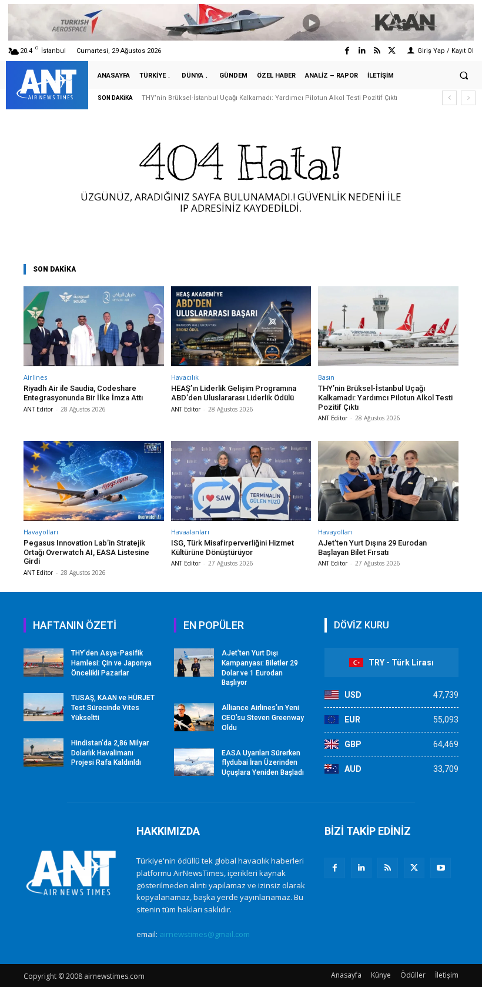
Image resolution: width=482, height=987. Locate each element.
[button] (463, 75)
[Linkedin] (361, 51)
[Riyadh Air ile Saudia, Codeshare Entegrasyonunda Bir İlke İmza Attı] (94, 326)
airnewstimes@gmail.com (204, 934)
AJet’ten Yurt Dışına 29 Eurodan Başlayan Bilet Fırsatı (372, 547)
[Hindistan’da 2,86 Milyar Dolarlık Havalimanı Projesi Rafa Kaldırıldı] (43, 752)
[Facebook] (347, 51)
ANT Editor (38, 409)
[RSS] (387, 868)
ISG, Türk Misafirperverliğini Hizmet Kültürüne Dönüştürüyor (232, 547)
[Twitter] (391, 51)
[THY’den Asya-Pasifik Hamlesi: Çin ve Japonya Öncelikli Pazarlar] (43, 662)
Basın (326, 377)
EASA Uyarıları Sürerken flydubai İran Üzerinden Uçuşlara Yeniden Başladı (263, 763)
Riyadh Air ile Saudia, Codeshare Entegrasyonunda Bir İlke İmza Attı (83, 393)
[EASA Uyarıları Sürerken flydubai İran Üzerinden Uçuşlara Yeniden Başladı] (194, 762)
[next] (468, 98)
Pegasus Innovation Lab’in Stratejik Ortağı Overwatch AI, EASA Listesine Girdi (86, 552)
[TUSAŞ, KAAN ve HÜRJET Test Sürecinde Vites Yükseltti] (43, 707)
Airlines (35, 377)
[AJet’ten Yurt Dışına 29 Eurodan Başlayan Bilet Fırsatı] (388, 481)
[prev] (449, 98)
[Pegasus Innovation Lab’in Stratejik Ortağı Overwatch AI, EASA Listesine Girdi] (94, 481)
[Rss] (377, 51)
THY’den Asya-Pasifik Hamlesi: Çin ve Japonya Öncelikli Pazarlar (111, 663)
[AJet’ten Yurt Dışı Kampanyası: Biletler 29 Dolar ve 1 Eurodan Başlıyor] (194, 662)
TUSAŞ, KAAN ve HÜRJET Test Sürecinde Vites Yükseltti (113, 708)
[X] (414, 868)
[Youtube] (440, 868)
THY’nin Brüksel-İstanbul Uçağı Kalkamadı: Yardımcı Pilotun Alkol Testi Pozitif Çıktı (269, 98)
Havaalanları (190, 531)
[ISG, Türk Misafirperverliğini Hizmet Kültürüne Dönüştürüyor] (241, 481)
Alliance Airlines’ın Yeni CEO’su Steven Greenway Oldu (263, 718)
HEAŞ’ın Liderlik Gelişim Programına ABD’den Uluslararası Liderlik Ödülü (233, 393)
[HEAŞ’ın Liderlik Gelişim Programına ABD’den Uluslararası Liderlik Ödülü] (241, 326)
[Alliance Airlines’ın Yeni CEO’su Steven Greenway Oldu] (194, 717)
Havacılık (185, 377)
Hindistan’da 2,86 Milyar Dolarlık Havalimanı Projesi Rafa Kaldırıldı (110, 753)
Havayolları (41, 531)
